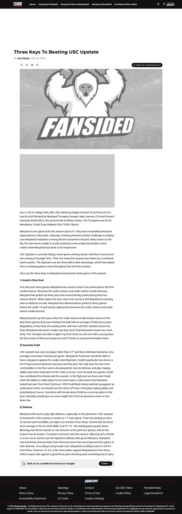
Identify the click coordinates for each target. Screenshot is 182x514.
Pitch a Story (26, 493)
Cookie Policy (123, 493)
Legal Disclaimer (153, 493)
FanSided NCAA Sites (125, 4)
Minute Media (20, 506)
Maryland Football (48, 4)
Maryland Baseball (102, 4)
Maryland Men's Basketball (75, 4)
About (32, 4)
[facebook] (164, 4)
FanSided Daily (152, 487)
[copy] (37, 65)
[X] (158, 4)
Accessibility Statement (32, 498)
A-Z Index (63, 498)
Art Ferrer (23, 58)
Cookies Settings (94, 498)
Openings (63, 487)
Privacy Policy (65, 493)
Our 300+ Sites (124, 487)
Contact (89, 487)
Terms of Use (92, 493)
